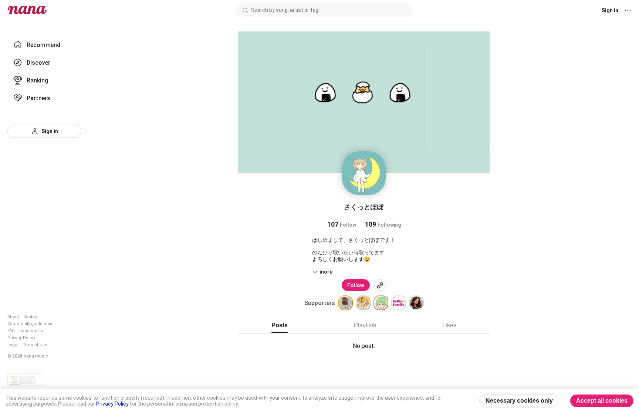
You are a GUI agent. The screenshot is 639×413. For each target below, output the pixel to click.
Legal (12, 344)
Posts (279, 325)
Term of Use (35, 344)
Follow (355, 285)
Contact (30, 316)
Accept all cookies (602, 400)
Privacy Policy (21, 337)
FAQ (11, 330)
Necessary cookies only (519, 400)
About (13, 316)
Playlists (365, 325)
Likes (449, 325)
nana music (31, 330)
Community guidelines (29, 323)
